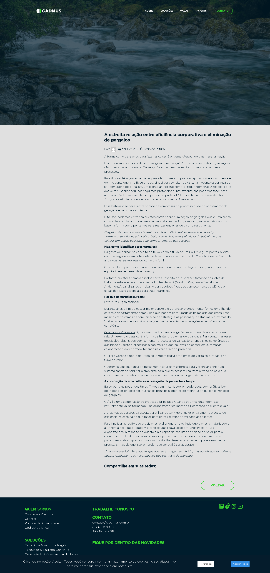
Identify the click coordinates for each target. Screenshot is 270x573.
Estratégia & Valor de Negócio (47, 545)
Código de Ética (37, 527)
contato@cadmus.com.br (111, 522)
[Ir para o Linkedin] (221, 506)
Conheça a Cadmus (39, 514)
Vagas (184, 11)
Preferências (205, 564)
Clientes (31, 518)
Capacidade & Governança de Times (51, 554)
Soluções (167, 11)
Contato (223, 11)
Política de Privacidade (42, 523)
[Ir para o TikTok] (227, 506)
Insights (201, 11)
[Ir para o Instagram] (234, 506)
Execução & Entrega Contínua (47, 549)
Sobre (149, 11)
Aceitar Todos (240, 564)
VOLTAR (218, 485)
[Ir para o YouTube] (240, 507)
